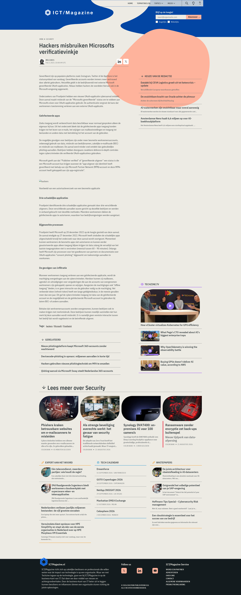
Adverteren (172, 572)
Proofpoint (67, 326)
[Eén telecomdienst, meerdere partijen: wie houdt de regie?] (46, 474)
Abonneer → (194, 17)
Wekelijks (175, 22)
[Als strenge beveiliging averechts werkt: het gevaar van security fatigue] (99, 408)
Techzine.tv (152, 284)
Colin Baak (45, 449)
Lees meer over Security (76, 388)
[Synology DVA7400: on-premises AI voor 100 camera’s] (141, 408)
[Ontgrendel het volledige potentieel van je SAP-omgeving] (157, 490)
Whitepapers (164, 462)
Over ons (170, 575)
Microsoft (58, 326)
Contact (170, 578)
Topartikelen (143, 3)
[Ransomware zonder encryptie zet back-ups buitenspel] (182, 408)
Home (130, 3)
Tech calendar (110, 462)
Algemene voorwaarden (178, 581)
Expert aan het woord (59, 462)
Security (50, 39)
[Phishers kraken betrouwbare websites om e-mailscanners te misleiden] (58, 408)
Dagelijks (163, 22)
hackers (49, 326)
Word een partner (175, 569)
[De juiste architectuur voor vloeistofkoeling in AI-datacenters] (157, 474)
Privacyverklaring (175, 584)
